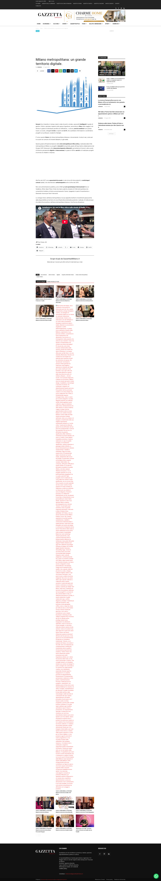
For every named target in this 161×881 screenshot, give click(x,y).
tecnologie (57, 879)
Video (41, 28)
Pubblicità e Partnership (119, 879)
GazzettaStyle (75, 24)
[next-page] (39, 835)
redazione (39, 67)
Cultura (56, 24)
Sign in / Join (51, 1)
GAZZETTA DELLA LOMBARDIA (48, 3)
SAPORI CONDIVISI (109, 3)
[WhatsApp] (60, 71)
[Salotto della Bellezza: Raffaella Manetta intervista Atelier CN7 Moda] (65, 547)
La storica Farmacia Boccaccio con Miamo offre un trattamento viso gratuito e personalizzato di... (111, 102)
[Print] (72, 71)
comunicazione (50, 879)
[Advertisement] (65, 45)
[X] (53, 71)
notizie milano (39, 276)
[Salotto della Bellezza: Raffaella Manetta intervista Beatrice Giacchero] (65, 291)
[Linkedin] (124, 8)
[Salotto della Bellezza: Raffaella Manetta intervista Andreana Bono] (85, 291)
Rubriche (116, 24)
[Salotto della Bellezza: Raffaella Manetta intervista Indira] (85, 311)
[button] (116, 8)
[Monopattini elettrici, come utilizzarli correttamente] (111, 68)
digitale (58, 274)
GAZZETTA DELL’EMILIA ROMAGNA (64, 3)
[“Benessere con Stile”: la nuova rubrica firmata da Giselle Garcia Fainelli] (85, 820)
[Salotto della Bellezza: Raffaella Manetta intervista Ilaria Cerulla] (45, 311)
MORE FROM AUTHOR (53, 281)
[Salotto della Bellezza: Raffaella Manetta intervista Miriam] (45, 803)
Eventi (64, 24)
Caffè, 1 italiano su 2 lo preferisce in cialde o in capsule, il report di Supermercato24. (115, 80)
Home (39, 24)
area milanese (44, 274)
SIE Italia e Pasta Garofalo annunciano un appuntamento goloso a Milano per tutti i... (111, 114)
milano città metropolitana (81, 274)
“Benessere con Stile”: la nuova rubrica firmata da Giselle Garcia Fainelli (84, 830)
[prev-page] (37, 835)
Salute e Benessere (95, 24)
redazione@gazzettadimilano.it (74, 874)
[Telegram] (76, 71)
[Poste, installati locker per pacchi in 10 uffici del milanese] (101, 88)
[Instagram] (121, 8)
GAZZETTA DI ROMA (77, 3)
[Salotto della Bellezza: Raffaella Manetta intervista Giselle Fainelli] (65, 820)
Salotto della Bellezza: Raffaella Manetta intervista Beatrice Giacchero (64, 300)
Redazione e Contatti (100, 879)
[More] (80, 71)
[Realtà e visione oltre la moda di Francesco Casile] (45, 291)
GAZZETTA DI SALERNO (99, 3)
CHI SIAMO (38, 3)
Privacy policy (109, 879)
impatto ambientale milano (68, 274)
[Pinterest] (56, 71)
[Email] (68, 71)
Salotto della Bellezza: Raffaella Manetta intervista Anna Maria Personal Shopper (44, 830)
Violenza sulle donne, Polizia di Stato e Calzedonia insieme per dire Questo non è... (111, 125)
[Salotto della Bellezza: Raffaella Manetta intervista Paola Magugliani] (85, 803)
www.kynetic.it (63, 879)
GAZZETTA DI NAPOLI (87, 3)
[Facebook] (118, 8)
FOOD (83, 24)
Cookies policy (63, 868)
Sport (107, 24)
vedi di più (111, 133)
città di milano (52, 274)
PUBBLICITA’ (38, 5)
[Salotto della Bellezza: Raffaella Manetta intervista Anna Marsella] (65, 803)
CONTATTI (117, 3)
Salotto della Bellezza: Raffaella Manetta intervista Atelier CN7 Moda (64, 792)
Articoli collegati (41, 281)
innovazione (44, 879)
